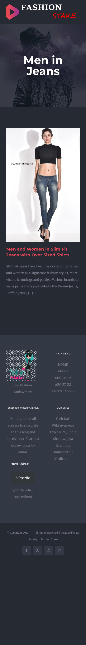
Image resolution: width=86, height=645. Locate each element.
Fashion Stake (49, 539)
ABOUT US (63, 385)
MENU (63, 371)
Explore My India (63, 432)
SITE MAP (63, 378)
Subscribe (23, 478)
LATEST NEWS (63, 391)
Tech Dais (63, 419)
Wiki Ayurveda (63, 425)
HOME (63, 365)
